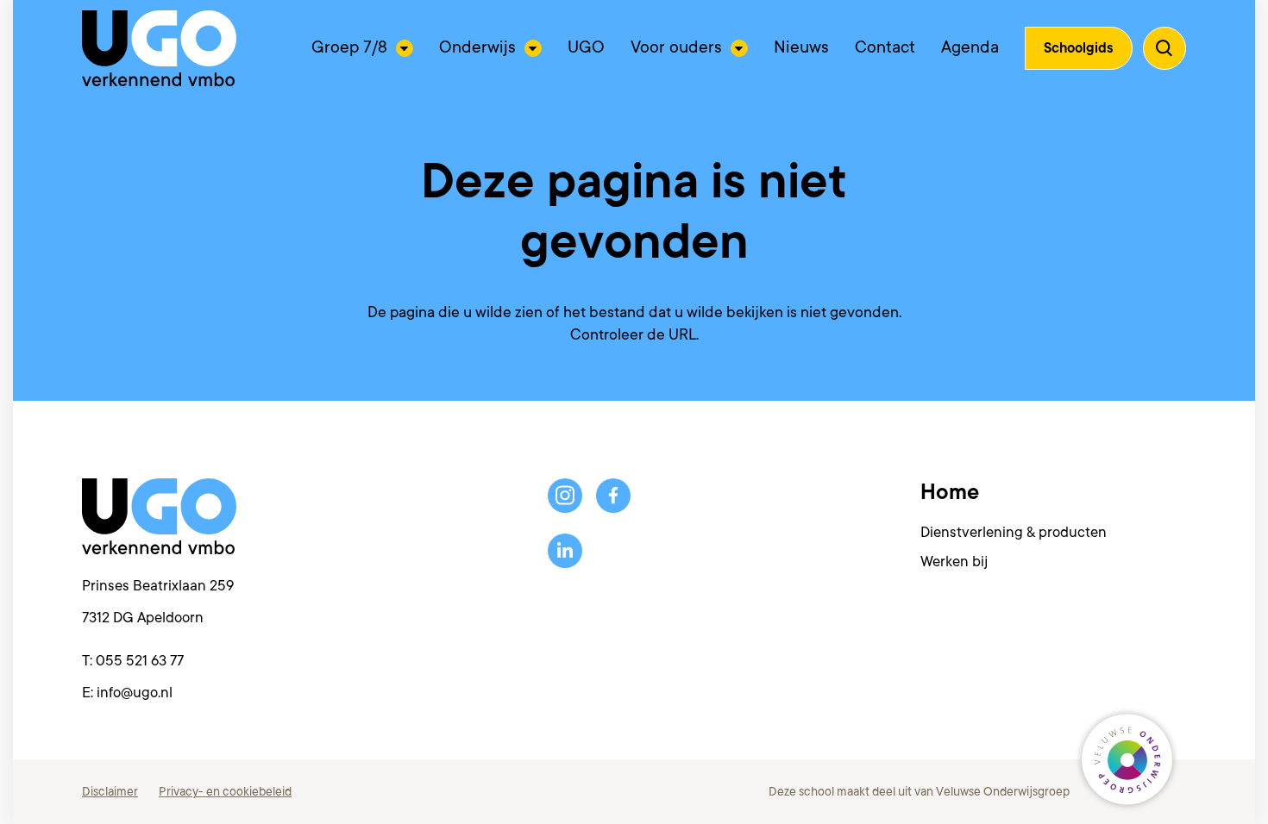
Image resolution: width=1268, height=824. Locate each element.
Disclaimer (110, 791)
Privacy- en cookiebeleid (225, 791)
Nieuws (801, 47)
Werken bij (954, 561)
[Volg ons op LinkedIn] (565, 551)
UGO (586, 47)
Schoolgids (1079, 48)
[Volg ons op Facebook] (613, 495)
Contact (885, 47)
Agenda (970, 47)
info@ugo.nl (135, 692)
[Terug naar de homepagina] (159, 48)
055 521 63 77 (140, 660)
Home (949, 492)
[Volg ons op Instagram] (565, 495)
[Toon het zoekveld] (1164, 48)
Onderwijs (477, 47)
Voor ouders (676, 47)
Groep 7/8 (349, 47)
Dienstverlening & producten (1013, 532)
